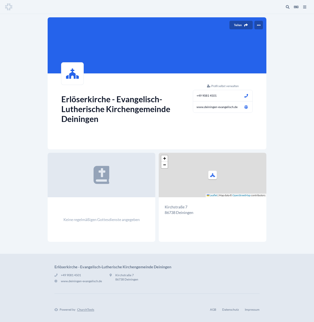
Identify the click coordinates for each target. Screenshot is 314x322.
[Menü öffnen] (304, 7)
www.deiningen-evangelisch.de (217, 107)
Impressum (252, 309)
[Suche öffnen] (287, 7)
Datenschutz (230, 309)
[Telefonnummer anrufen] (246, 96)
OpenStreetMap (241, 195)
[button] (212, 175)
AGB (213, 309)
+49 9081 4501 (207, 95)
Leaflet (213, 195)
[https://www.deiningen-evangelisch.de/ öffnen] (246, 107)
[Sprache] (296, 7)
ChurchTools (85, 309)
